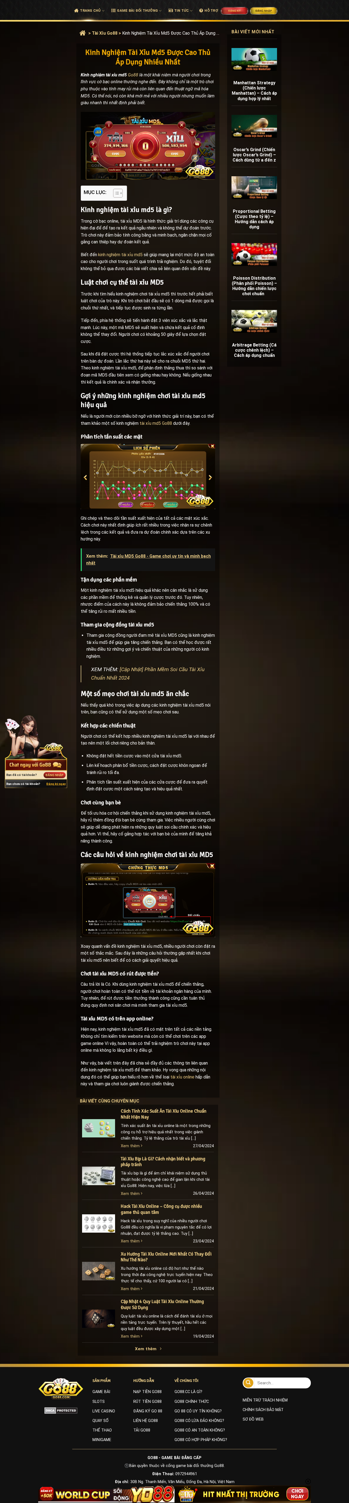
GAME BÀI (101, 1392)
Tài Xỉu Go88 (105, 33)
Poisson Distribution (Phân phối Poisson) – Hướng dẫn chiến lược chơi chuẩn (254, 286)
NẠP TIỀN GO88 (147, 1392)
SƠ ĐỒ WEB (253, 1419)
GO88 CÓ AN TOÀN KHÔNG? (199, 1430)
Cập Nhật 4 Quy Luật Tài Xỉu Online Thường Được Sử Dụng (162, 1304)
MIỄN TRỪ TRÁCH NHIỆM (265, 1400)
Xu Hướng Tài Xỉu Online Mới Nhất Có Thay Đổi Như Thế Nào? (166, 1257)
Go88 (133, 74)
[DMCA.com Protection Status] (60, 1410)
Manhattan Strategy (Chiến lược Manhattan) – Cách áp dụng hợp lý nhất (254, 90)
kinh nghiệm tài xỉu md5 (120, 254)
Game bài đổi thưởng (137, 10)
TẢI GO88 (141, 1430)
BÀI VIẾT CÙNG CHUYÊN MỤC (115, 1101)
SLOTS (98, 1401)
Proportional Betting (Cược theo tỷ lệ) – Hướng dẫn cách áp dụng (254, 219)
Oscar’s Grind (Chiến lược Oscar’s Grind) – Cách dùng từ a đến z (254, 155)
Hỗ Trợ (211, 10)
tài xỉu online (182, 1077)
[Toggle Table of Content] (115, 193)
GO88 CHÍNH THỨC (191, 1401)
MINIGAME (101, 1440)
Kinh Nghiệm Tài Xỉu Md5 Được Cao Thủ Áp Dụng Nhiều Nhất (171, 33)
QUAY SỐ (100, 1420)
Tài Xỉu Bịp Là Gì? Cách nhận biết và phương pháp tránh (163, 1162)
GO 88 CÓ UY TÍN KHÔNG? (198, 1411)
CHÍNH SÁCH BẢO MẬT (263, 1410)
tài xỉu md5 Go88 (156, 423)
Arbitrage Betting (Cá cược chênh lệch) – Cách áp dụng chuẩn (254, 350)
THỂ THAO (102, 1430)
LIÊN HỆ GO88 (145, 1420)
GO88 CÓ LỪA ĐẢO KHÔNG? (199, 1420)
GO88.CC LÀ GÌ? (188, 1392)
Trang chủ (90, 10)
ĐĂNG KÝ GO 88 (147, 1411)
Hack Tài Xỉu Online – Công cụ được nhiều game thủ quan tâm (161, 1209)
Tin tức (181, 10)
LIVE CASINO (103, 1411)
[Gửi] (248, 1383)
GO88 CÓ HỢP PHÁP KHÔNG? (200, 1440)
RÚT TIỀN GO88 (147, 1401)
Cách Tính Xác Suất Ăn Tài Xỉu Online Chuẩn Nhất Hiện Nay (163, 1114)
